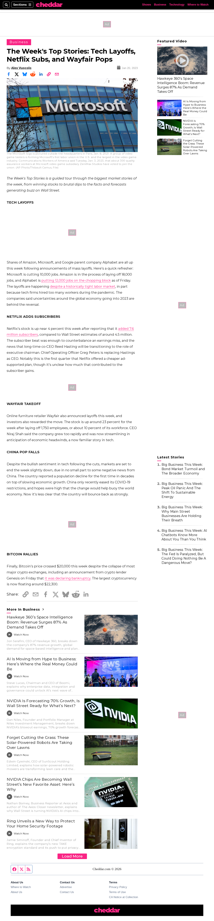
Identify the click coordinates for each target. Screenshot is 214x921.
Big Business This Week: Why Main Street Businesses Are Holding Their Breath (182, 513)
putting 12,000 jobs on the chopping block (76, 280)
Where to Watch (197, 4)
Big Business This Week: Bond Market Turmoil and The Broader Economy (183, 469)
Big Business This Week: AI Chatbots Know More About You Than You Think (184, 535)
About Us (16, 892)
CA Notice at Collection (123, 897)
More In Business (24, 609)
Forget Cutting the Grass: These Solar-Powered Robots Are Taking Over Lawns (39, 742)
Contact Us (67, 892)
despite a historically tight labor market (82, 286)
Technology (176, 4)
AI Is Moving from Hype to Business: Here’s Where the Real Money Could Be (42, 664)
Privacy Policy (118, 887)
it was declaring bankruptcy (67, 578)
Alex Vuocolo (21, 68)
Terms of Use (117, 892)
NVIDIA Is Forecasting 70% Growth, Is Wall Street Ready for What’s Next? (43, 703)
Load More (72, 856)
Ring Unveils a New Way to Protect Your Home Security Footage (41, 823)
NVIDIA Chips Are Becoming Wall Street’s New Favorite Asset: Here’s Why (40, 784)
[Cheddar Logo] (49, 5)
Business (160, 4)
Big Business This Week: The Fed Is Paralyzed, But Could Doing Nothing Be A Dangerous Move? (184, 556)
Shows (146, 4)
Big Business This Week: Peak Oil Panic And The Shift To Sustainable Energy (182, 490)
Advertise (66, 887)
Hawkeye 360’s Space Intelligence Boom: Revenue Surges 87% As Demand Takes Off (40, 622)
